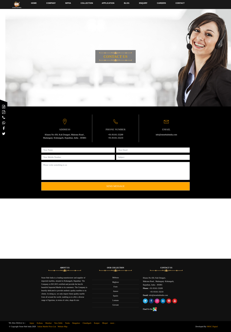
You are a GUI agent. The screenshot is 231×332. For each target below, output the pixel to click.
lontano (115, 300)
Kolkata (40, 323)
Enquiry (143, 3)
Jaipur (32, 323)
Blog (126, 3)
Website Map (62, 327)
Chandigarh (87, 323)
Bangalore (76, 323)
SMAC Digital (212, 327)
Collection (87, 3)
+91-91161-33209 (115, 134)
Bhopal (105, 323)
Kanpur (97, 323)
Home (34, 3)
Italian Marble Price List (46, 327)
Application (108, 3)
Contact (180, 3)
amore (115, 291)
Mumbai (48, 323)
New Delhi (58, 323)
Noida (67, 323)
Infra (68, 3)
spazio (115, 296)
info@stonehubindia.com (166, 134)
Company (51, 3)
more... (113, 323)
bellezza (115, 278)
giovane (115, 305)
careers (161, 3)
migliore (115, 282)
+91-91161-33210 (115, 138)
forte (115, 287)
